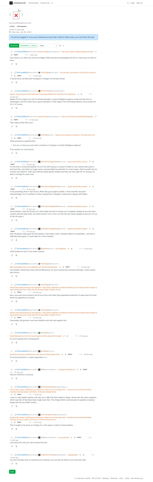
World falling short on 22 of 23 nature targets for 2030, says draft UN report (36, 336)
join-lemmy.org (137, 478)
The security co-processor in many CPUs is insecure (78, 72)
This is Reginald (60, 248)
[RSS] (63, 46)
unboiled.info (19, 3)
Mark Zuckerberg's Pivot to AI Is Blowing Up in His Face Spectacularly (33, 267)
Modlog (106, 478)
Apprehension (73, 455)
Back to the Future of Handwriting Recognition (77, 116)
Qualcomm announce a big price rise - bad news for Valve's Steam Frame (35, 354)
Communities (33, 3)
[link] (11, 54)
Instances (114, 478)
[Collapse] (11, 51)
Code (127, 478)
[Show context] (96, 51)
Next (12, 472)
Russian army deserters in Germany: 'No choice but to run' (75, 135)
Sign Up (139, 3)
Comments (24, 46)
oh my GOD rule (63, 437)
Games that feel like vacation (77, 162)
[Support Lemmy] (52, 3)
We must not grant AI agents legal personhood (77, 52)
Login (132, 3)
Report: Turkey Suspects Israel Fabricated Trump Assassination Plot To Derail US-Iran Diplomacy (43, 94)
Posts (34, 46)
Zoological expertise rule (66, 369)
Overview (14, 46)
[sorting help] (60, 46)
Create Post (45, 3)
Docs (121, 478)
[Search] (128, 3)
